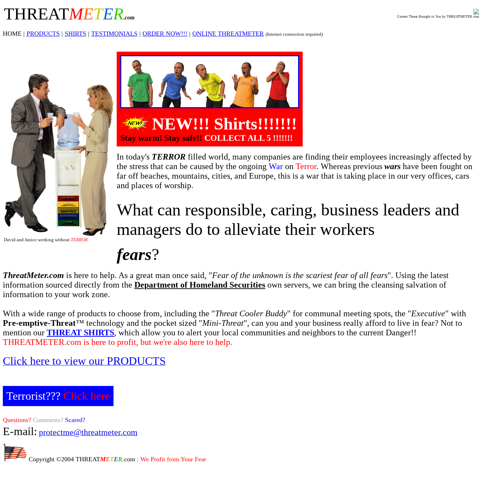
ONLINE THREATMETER (228, 33)
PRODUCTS (43, 33)
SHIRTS (75, 33)
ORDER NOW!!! (164, 33)
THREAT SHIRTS (80, 332)
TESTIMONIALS (114, 33)
